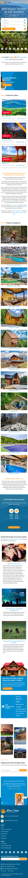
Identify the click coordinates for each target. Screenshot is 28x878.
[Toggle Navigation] (26, 2)
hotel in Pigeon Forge (22, 39)
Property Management (6, 847)
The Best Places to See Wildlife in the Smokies (14, 641)
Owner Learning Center (6, 845)
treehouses (14, 208)
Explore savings (14, 527)
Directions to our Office (6, 829)
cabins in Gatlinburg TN (16, 210)
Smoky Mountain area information (14, 539)
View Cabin (7, 84)
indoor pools (24, 206)
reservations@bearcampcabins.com (10, 868)
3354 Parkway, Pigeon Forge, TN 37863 (11, 864)
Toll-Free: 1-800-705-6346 (8, 866)
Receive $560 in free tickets (11, 516)
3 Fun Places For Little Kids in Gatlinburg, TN (14, 609)
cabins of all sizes (14, 205)
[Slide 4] (7, 802)
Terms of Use (10, 870)
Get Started (7, 688)
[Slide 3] (5, 802)
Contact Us (3, 836)
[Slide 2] (3, 802)
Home (2, 827)
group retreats (23, 42)
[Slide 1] (1, 802)
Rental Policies (4, 833)
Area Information (4, 831)
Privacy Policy (3, 870)
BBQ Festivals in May (14, 563)
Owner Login (4, 843)
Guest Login (3, 838)
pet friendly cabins (23, 40)
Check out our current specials (17, 516)
